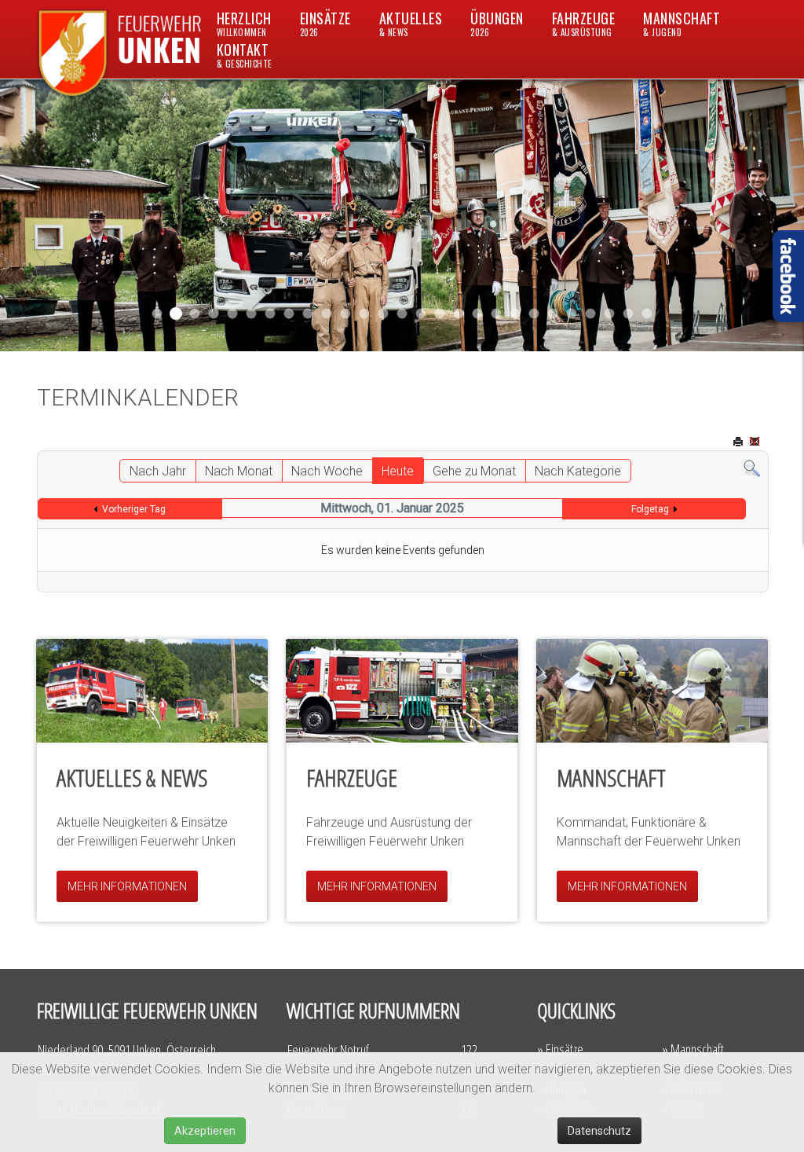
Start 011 (195, 314)
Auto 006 (572, 314)
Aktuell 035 (289, 314)
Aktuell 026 (402, 314)
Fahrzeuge (584, 23)
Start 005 (610, 314)
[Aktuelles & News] (152, 691)
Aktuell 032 (327, 314)
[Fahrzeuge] (401, 691)
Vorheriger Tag (134, 509)
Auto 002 (534, 314)
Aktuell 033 (346, 314)
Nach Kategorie (578, 471)
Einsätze (325, 23)
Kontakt (244, 54)
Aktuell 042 (270, 314)
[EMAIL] (756, 442)
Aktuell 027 (383, 314)
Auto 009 (553, 314)
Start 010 (497, 314)
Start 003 (628, 314)
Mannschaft (681, 23)
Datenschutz (599, 1130)
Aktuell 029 (365, 314)
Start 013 (421, 314)
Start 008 (591, 314)
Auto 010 (478, 314)
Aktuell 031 (308, 314)
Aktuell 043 (233, 314)
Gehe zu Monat (474, 471)
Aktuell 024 (440, 314)
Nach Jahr (158, 471)
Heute (398, 471)
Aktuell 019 (459, 314)
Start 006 (647, 314)
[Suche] (752, 467)
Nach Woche (327, 471)
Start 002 (515, 314)
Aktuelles (411, 23)
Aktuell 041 (252, 314)
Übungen (497, 23)
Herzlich (244, 23)
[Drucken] (740, 442)
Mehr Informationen (127, 886)
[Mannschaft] (652, 691)
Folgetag (650, 509)
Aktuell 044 (214, 314)
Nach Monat (238, 471)
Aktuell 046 (157, 314)
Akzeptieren (205, 1130)
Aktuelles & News (132, 777)
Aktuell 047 (176, 313)
